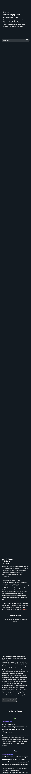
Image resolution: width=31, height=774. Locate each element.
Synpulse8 (24, 609)
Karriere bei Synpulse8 (9, 700)
